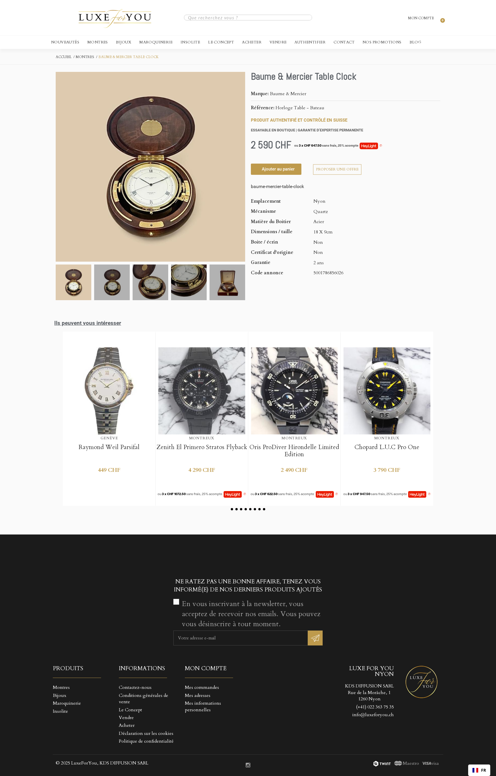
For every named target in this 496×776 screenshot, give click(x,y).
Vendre (278, 42)
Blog (415, 42)
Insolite (190, 42)
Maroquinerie (156, 42)
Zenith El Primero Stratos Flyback (201, 447)
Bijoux (123, 42)
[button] (61, 167)
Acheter (251, 42)
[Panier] (440, 17)
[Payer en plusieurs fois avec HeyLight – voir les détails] (380, 146)
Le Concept (221, 42)
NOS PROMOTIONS (382, 42)
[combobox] (479, 770)
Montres (97, 42)
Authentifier (310, 42)
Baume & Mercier (288, 94)
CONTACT (344, 42)
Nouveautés (65, 42)
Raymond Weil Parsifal (109, 447)
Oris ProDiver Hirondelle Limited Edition (294, 451)
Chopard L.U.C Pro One (386, 447)
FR (483, 770)
